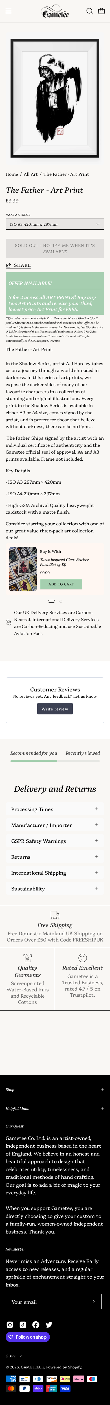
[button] (89, 11)
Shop (10, 1089)
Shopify (74, 1366)
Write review (54, 709)
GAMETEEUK (32, 1366)
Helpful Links (17, 1108)
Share (22, 265)
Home (12, 174)
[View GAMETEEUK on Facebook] (36, 1325)
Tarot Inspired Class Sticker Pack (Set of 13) (64, 562)
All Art (31, 174)
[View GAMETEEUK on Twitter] (49, 1325)
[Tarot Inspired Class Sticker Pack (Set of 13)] (23, 569)
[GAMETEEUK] (55, 11)
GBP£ (11, 1355)
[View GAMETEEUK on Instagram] (10, 1325)
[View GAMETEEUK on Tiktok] (23, 1325)
